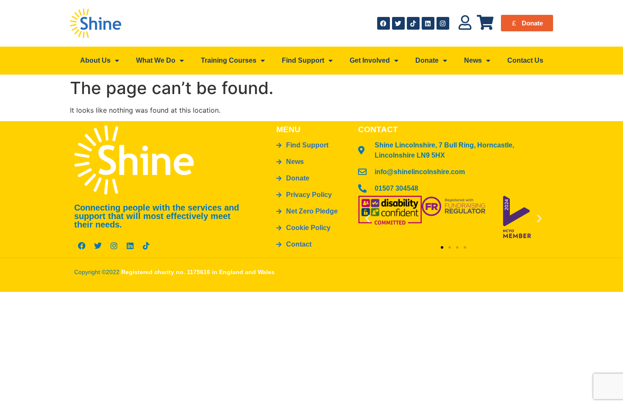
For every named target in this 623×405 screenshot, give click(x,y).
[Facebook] (383, 23)
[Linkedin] (428, 23)
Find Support (303, 60)
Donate (427, 60)
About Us (95, 60)
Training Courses (228, 60)
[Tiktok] (413, 23)
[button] (367, 218)
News (473, 60)
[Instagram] (443, 23)
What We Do (155, 60)
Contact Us (525, 60)
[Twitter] (398, 23)
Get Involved (370, 60)
